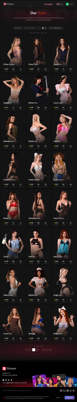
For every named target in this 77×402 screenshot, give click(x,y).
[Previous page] (30, 349)
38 (43, 349)
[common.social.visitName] (40, 385)
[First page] (26, 349)
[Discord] (3, 380)
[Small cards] (45, 28)
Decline (58, 397)
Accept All (69, 397)
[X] (9, 380)
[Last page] (50, 349)
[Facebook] (11, 380)
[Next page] (46, 349)
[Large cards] (43, 28)
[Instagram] (6, 380)
